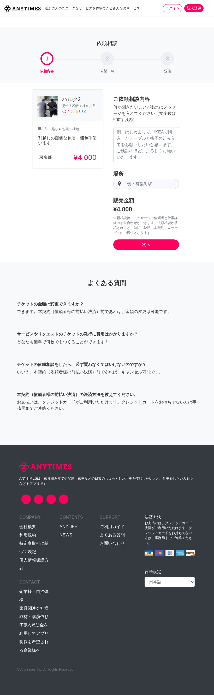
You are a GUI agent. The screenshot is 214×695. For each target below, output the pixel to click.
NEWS (66, 535)
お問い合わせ (112, 543)
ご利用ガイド (112, 526)
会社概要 (27, 526)
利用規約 (27, 535)
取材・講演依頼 (34, 616)
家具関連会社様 (34, 608)
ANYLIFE (68, 526)
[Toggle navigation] (207, 8)
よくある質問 (112, 535)
